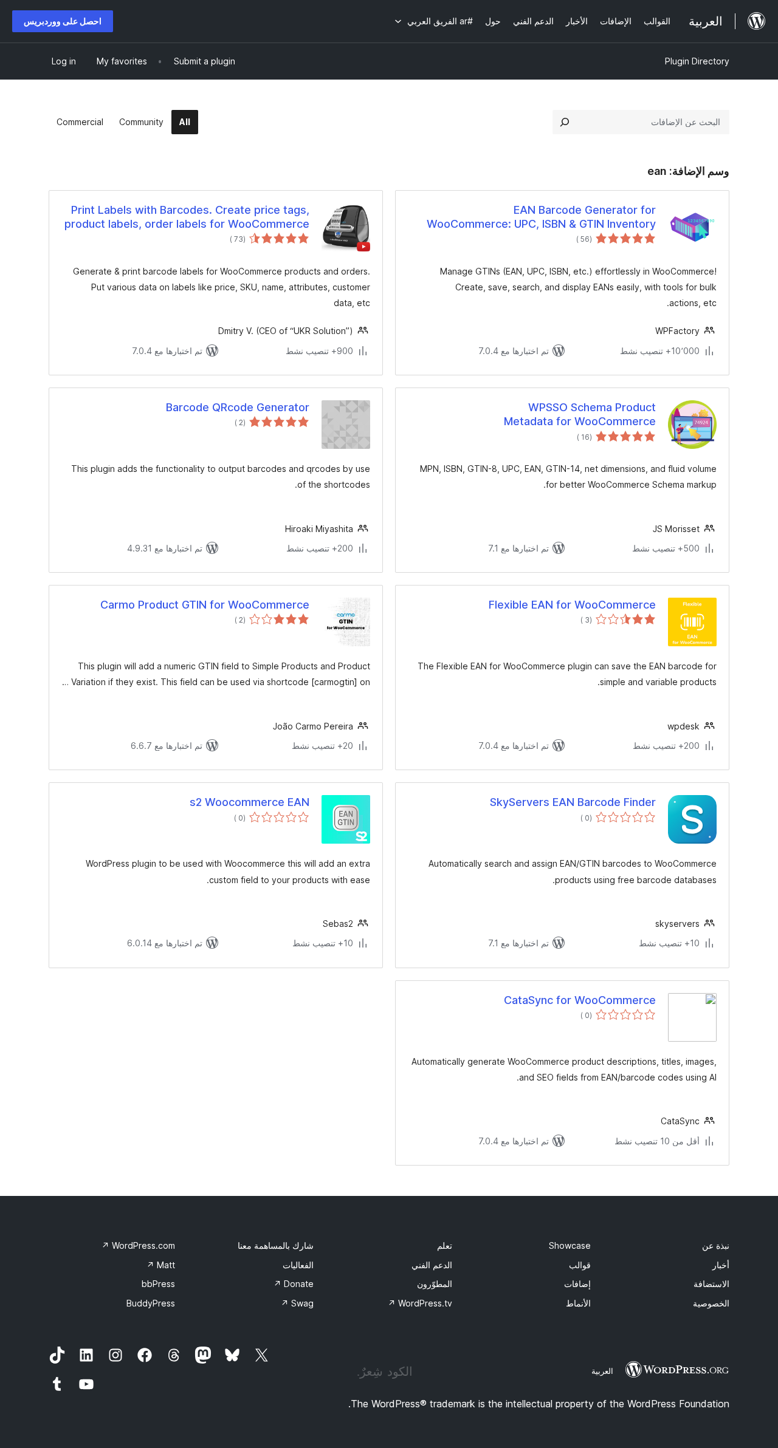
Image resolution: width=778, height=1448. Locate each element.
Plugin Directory (697, 61)
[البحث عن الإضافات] (565, 122)
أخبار (720, 1265)
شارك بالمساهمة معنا (276, 1245)
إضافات (577, 1284)
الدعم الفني (431, 1265)
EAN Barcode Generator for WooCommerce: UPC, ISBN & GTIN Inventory (541, 216)
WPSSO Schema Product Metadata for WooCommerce (580, 414)
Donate (294, 1284)
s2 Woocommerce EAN (249, 802)
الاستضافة (711, 1284)
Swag (297, 1303)
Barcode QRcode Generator (237, 407)
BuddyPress (150, 1303)
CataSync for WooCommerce (580, 1000)
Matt (160, 1265)
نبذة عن (715, 1245)
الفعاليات (298, 1265)
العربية (602, 1371)
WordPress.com (138, 1245)
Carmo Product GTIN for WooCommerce (204, 604)
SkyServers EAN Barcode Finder (573, 802)
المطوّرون (434, 1284)
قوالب (580, 1265)
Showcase (570, 1245)
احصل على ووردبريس (63, 21)
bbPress (158, 1284)
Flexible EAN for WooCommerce (572, 604)
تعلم (444, 1245)
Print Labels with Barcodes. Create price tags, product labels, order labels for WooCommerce (186, 216)
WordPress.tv (420, 1303)
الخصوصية (711, 1303)
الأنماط (578, 1303)
